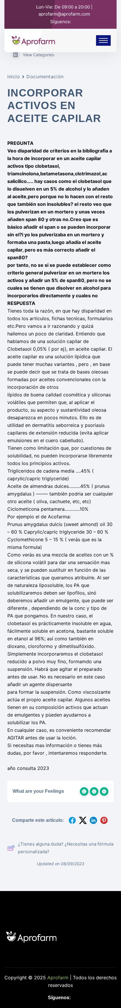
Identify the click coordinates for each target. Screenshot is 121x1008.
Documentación (44, 76)
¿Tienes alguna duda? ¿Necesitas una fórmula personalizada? (65, 847)
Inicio (13, 76)
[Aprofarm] (33, 40)
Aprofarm (57, 977)
